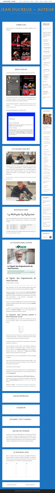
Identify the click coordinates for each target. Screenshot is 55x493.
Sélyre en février (21, 431)
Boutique (45, 1)
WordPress (31, 490)
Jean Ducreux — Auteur (9, 1)
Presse (41, 1)
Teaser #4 (21, 408)
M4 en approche (21, 396)
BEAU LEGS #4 (21, 69)
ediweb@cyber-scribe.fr (15, 233)
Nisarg (38, 490)
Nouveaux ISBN (21, 210)
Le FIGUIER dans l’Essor (21, 243)
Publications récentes (30, 484)
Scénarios (36, 1)
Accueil (20, 1)
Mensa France (46, 149)
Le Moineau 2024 (21, 452)
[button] (8, 191)
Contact (50, 1)
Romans (31, 1)
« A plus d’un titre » (28, 380)
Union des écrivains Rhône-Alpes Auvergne (47, 177)
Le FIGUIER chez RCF (21, 149)
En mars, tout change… (21, 419)
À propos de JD (26, 1)
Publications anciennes (11, 484)
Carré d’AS (21, 25)
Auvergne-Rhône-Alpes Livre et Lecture (47, 138)
